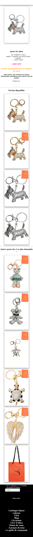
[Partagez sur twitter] (14, 85)
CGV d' (16, 523)
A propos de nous (17, 528)
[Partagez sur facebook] (8, 85)
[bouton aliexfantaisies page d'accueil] (16, 2)
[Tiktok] (12, 502)
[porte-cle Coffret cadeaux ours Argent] (16, 329)
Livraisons (16, 520)
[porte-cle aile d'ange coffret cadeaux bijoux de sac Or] (16, 443)
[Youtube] (8, 502)
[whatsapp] (21, 85)
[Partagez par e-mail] (25, 85)
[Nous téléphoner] (16, 507)
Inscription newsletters (13, 487)
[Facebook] (3, 502)
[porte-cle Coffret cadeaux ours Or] (16, 291)
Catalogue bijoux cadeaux (17, 511)
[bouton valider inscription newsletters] (25, 489)
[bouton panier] (31, 2)
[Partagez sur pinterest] (11, 85)
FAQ (16, 515)
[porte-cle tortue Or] (16, 405)
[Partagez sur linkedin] (18, 85)
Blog (16, 518)
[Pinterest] (16, 502)
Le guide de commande (16, 530)
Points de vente (16, 525)
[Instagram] (20, 502)
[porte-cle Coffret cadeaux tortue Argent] (16, 367)
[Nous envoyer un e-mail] (29, 502)
